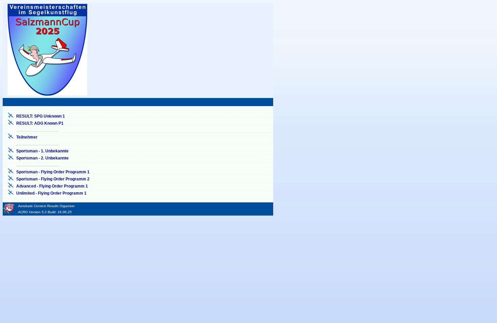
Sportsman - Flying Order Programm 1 (53, 172)
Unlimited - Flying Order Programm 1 (51, 193)
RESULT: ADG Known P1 (40, 123)
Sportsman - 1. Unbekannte (42, 151)
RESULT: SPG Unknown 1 (40, 116)
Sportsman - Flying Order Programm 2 (53, 179)
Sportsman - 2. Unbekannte (42, 158)
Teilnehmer (27, 137)
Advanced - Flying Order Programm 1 (52, 186)
